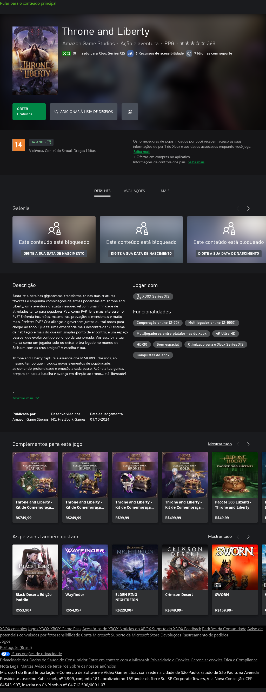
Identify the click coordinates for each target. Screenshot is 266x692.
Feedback (192, 628)
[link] (35, 487)
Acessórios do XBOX (100, 628)
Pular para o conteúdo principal (28, 3)
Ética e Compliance (240, 659)
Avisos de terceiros (51, 666)
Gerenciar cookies (207, 659)
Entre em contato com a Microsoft (119, 659)
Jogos (5, 641)
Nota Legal (10, 666)
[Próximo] (248, 208)
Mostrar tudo (220, 443)
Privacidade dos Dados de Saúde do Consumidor (44, 659)
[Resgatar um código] (130, 111)
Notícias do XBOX (135, 628)
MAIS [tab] (165, 190)
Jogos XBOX (39, 628)
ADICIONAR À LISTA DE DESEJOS (86, 111)
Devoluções (171, 634)
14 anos (39, 142)
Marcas (27, 666)
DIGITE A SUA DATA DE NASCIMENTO (54, 254)
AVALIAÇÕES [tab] (134, 190)
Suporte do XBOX (168, 628)
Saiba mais (142, 151)
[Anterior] (238, 208)
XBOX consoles (13, 628)
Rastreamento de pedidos (205, 634)
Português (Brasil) (16, 647)
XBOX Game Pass (65, 628)
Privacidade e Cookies (170, 659)
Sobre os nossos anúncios (92, 666)
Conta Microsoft (95, 634)
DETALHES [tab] (102, 190)
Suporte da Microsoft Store (135, 634)
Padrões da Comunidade (224, 628)
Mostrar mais (23, 397)
